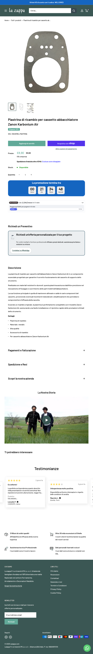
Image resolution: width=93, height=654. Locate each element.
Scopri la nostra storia (13, 586)
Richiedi (11, 622)
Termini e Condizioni (58, 585)
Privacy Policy (55, 589)
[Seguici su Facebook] (6, 637)
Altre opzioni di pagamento (66, 149)
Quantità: (11, 175)
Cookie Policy (55, 593)
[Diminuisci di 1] (19, 174)
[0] (86, 10)
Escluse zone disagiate (51, 161)
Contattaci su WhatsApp (20, 250)
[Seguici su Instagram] (10, 637)
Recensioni (54, 574)
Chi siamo (54, 571)
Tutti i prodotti (16, 20)
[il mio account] (82, 10)
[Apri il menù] (6, 11)
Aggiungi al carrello (26, 143)
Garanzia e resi (56, 582)
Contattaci (54, 578)
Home (7, 20)
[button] (17, 502)
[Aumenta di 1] (31, 174)
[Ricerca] (74, 10)
